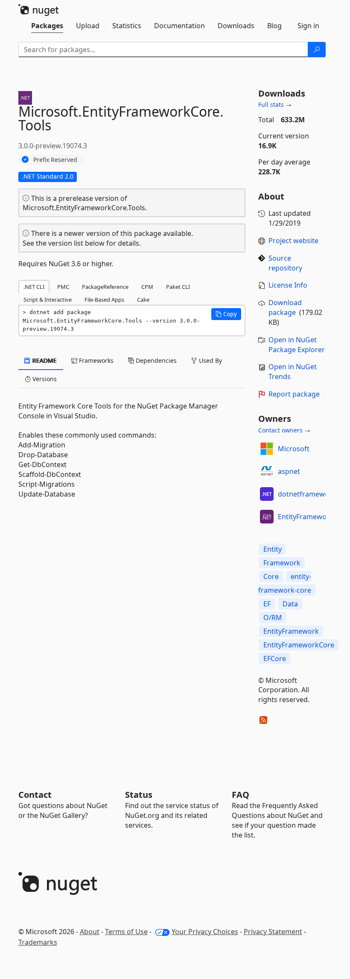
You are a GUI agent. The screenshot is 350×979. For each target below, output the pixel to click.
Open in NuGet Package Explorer (296, 344)
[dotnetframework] (266, 494)
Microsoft (293, 448)
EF (267, 604)
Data (290, 604)
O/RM (272, 617)
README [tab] (44, 360)
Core (271, 576)
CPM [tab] (147, 287)
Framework (281, 562)
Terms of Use (126, 931)
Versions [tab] (44, 379)
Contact (35, 794)
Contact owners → (284, 430)
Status (138, 794)
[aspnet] (266, 471)
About (89, 931)
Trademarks (37, 942)
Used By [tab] (209, 360)
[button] (226, 314)
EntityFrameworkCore (298, 645)
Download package (285, 307)
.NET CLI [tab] (33, 287)
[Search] (317, 49)
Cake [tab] (143, 299)
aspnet (289, 471)
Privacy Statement (273, 931)
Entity (272, 549)
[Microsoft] (266, 448)
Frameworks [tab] (95, 360)
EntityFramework (305, 516)
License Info (287, 285)
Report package (294, 394)
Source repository (285, 263)
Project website (293, 240)
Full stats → (275, 104)
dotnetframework (307, 494)
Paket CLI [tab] (178, 287)
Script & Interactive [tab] (47, 299)
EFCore (274, 658)
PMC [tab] (63, 287)
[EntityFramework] (266, 516)
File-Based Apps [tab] (104, 299)
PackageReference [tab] (105, 287)
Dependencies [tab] (155, 360)
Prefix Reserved (55, 160)
